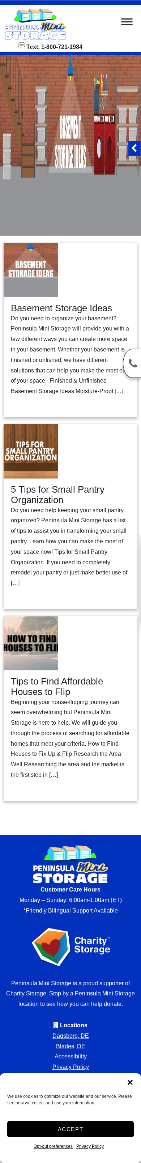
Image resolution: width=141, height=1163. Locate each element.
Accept (71, 1129)
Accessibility (71, 1056)
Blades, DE (70, 1046)
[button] (130, 1082)
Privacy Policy (90, 1146)
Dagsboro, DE (70, 1036)
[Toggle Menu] (127, 23)
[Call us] (132, 363)
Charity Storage (26, 993)
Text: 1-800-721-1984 (53, 46)
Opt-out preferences (53, 1146)
